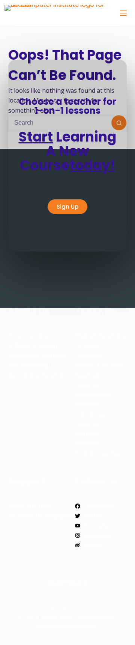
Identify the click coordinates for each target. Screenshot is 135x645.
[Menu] (123, 13)
